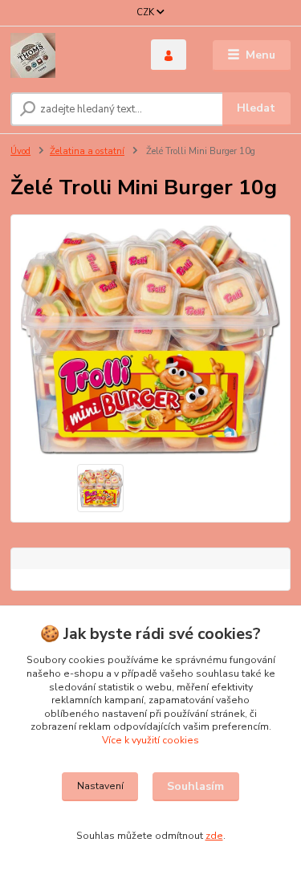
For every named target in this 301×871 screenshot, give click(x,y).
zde (214, 835)
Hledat (256, 108)
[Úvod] (68, 55)
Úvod (20, 151)
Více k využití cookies (150, 740)
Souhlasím (195, 786)
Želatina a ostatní (87, 151)
